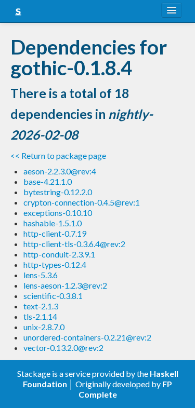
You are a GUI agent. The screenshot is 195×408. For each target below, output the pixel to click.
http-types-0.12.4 (54, 264)
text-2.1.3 (40, 306)
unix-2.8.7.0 (43, 327)
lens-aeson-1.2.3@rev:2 (65, 285)
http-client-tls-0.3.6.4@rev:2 (74, 244)
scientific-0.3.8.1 (53, 296)
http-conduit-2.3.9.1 (59, 254)
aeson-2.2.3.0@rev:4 (59, 171)
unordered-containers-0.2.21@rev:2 (87, 337)
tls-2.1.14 (40, 316)
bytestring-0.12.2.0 (57, 192)
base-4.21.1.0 (47, 181)
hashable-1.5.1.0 (52, 223)
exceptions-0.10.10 (57, 212)
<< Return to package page (58, 155)
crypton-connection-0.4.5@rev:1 (81, 202)
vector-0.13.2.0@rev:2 (63, 347)
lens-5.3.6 (40, 275)
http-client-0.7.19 (54, 233)
